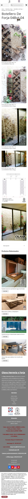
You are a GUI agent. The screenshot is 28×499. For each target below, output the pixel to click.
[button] (18, 20)
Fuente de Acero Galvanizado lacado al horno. (13, 334)
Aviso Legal (14, 470)
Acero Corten (14, 396)
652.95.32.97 (14, 462)
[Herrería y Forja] (14, 411)
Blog (14, 402)
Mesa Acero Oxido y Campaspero (10, 311)
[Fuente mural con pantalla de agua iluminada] (14, 270)
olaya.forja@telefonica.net (17, 447)
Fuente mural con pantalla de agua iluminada (13, 289)
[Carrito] (26, 5)
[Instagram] (15, 467)
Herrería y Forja (8, 9)
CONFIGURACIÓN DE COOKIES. (17, 491)
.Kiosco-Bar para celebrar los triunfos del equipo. (12, 357)
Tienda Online (14, 400)
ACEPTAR (4, 496)
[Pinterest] (18, 467)
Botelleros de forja (18, 9)
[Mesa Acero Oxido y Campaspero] (14, 302)
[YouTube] (12, 467)
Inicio (3, 9)
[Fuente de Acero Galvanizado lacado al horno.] (14, 324)
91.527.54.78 (14, 460)
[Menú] (1, 5)
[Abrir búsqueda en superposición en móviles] (17, 5)
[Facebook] (9, 467)
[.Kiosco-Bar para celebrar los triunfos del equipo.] (14, 347)
